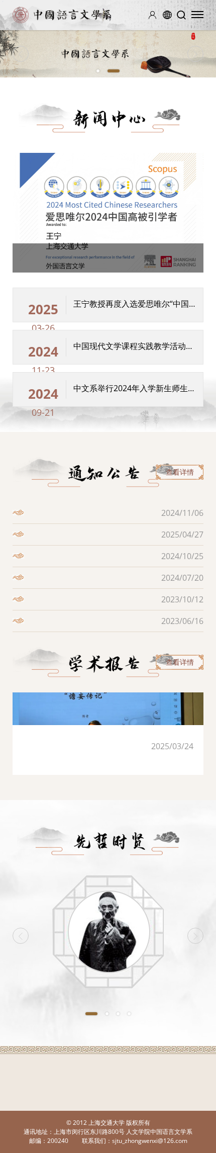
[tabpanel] (108, 53)
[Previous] (21, 54)
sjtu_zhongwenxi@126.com (149, 1140)
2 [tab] (113, 70)
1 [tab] (97, 70)
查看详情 (180, 472)
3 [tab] (118, 1013)
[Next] (195, 54)
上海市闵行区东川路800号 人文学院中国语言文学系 (123, 1131)
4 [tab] (129, 1013)
